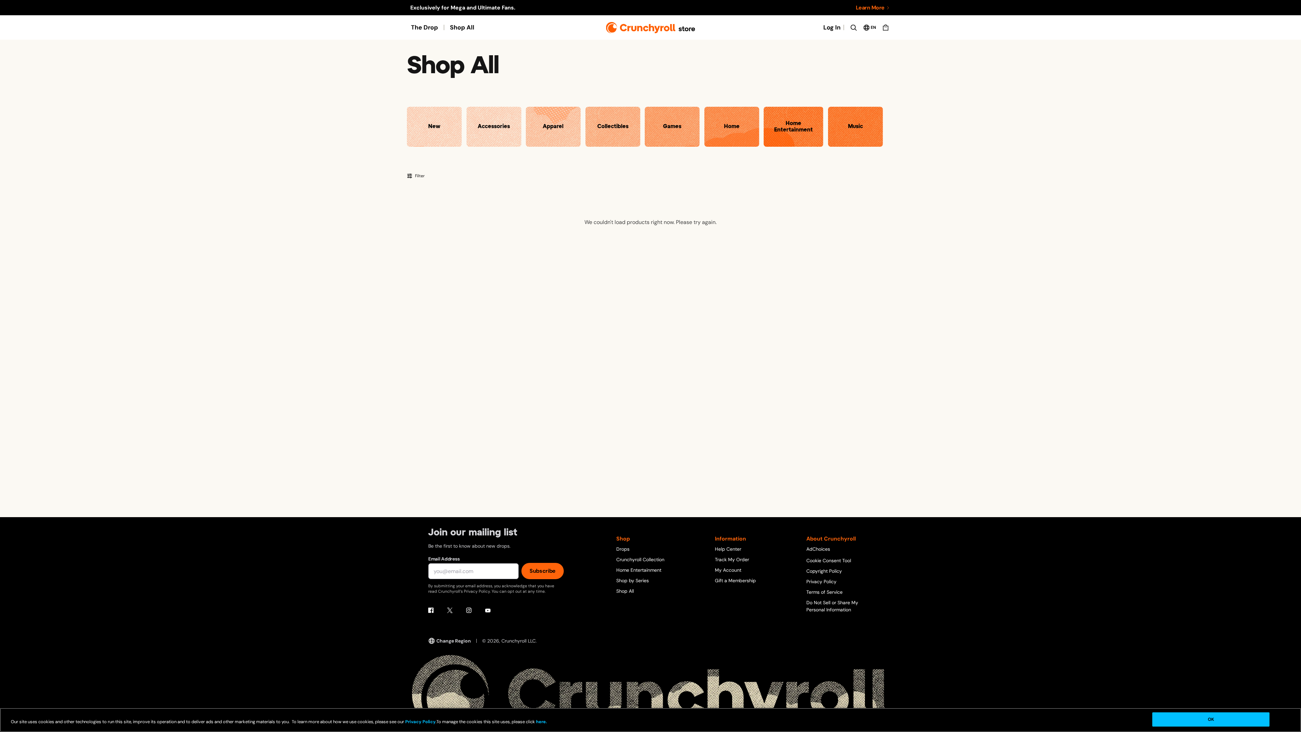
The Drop (424, 27)
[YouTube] (488, 610)
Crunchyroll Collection (640, 559)
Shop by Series (632, 580)
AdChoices (818, 549)
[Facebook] (431, 610)
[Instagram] (469, 610)
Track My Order (732, 559)
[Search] (853, 27)
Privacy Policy (821, 581)
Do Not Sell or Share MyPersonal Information (832, 606)
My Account (728, 570)
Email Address (443, 559)
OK (1211, 719)
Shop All (462, 27)
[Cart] (885, 27)
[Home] (650, 27)
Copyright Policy (824, 571)
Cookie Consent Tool (828, 560)
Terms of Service (824, 592)
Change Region (453, 641)
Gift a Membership (735, 580)
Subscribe (543, 570)
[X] (450, 610)
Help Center (728, 549)
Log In (832, 27)
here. (541, 722)
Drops (622, 549)
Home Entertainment (638, 570)
